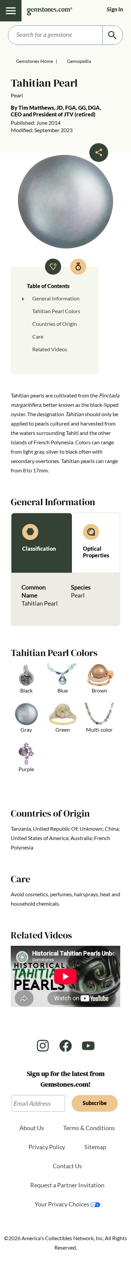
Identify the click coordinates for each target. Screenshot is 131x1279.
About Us (31, 1127)
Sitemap (95, 1147)
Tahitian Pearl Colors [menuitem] (56, 311)
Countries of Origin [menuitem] (54, 324)
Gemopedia (79, 61)
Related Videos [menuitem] (49, 349)
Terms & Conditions (89, 1127)
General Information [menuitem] (56, 298)
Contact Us (67, 1166)
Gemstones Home (34, 61)
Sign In (115, 9)
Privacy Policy (47, 1147)
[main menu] (10, 10)
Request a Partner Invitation (67, 1185)
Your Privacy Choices (62, 1204)
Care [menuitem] (37, 336)
